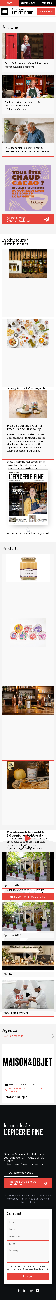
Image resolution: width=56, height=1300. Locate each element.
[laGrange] (28, 188)
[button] (4, 11)
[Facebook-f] (19, 1290)
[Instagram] (31, 1290)
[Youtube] (37, 1290)
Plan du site (31, 1198)
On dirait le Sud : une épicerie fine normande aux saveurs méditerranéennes (23, 106)
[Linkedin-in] (25, 1290)
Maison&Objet (16, 1097)
